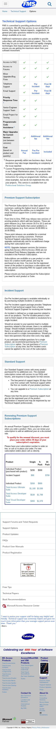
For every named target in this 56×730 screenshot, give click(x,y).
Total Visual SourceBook (25, 673)
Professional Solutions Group (18, 185)
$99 (32, 475)
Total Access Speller (9, 683)
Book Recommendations (14, 599)
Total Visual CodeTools (25, 668)
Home (4, 11)
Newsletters (43, 715)
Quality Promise (42, 709)
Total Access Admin (8, 663)
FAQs (5, 540)
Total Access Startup (9, 685)
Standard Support (15, 361)
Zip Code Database (27, 676)
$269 (32, 483)
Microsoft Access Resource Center (23, 605)
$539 (32, 495)
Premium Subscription (39, 389)
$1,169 (32, 488)
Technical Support (18, 11)
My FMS (23, 708)
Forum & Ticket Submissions (45, 681)
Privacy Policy (36, 727)
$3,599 (40, 488)
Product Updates (10, 534)
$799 (47, 475)
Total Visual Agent (27, 665)
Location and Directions (25, 700)
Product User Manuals (13, 546)
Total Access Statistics (6, 688)
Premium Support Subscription (22, 197)
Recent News (44, 702)
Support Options (10, 528)
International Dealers (25, 705)
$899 (40, 483)
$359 (32, 501)
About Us (43, 695)
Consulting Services (43, 699)
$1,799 (40, 495)
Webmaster (45, 727)
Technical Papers (11, 593)
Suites (4, 692)
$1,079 (40, 501)
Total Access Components (6, 670)
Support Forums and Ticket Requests (20, 522)
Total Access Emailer (9, 678)
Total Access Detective (6, 675)
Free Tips (7, 587)
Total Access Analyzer (6, 666)
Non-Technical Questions (26, 696)
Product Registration (12, 552)
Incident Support (14, 290)
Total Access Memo (8, 680)
